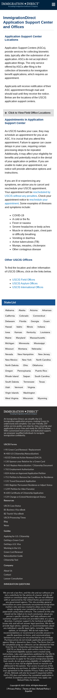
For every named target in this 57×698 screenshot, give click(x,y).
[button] (9, 310)
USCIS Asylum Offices (25, 283)
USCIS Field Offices (23, 279)
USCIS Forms (10, 444)
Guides (7, 531)
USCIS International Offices (27, 287)
